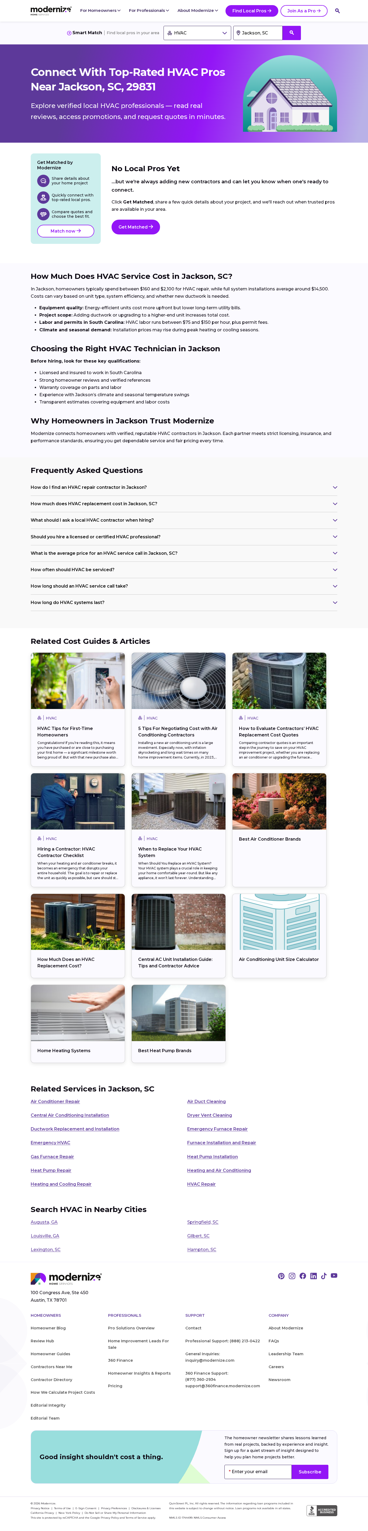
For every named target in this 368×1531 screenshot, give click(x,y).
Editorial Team (45, 1418)
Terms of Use (63, 1508)
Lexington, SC (46, 1249)
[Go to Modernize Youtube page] (334, 1276)
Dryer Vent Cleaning (209, 1115)
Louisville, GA (45, 1235)
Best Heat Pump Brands (165, 1050)
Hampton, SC (201, 1249)
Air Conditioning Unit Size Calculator (279, 959)
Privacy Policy (110, 1517)
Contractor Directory (51, 1379)
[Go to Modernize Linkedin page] (313, 1276)
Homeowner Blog (48, 1328)
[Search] (338, 11)
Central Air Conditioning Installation (70, 1115)
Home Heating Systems (64, 1050)
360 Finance (120, 1360)
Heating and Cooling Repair (61, 1184)
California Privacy (43, 1513)
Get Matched (134, 227)
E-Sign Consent (86, 1508)
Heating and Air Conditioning (219, 1170)
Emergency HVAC (50, 1142)
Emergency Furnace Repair (217, 1129)
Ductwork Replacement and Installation (75, 1129)
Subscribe (310, 1471)
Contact (193, 1328)
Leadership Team (286, 1353)
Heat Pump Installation (212, 1156)
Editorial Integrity (48, 1405)
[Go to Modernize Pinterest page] (281, 1276)
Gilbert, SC (198, 1235)
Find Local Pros (249, 10)
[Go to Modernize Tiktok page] (324, 1276)
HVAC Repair (201, 1184)
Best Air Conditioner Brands (270, 839)
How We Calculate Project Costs (63, 1392)
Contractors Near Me (51, 1366)
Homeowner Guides (50, 1353)
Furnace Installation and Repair (221, 1142)
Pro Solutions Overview (131, 1328)
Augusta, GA (44, 1222)
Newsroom (279, 1379)
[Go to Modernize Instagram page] (292, 1276)
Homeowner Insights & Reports (139, 1373)
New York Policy (69, 1513)
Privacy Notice (40, 1508)
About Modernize (196, 10)
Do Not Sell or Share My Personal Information (115, 1513)
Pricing (115, 1385)
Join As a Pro (301, 10)
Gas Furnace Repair (52, 1156)
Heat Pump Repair (51, 1170)
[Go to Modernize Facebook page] (303, 1276)
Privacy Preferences (114, 1508)
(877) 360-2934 (200, 1379)
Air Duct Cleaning (206, 1101)
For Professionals (147, 10)
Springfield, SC (202, 1222)
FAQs (274, 1341)
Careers (276, 1366)
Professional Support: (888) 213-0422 (222, 1341)
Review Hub (42, 1341)
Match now (64, 231)
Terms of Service (136, 1517)
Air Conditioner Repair (55, 1101)
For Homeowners (98, 10)
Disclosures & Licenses (146, 1508)
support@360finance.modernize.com (222, 1385)
